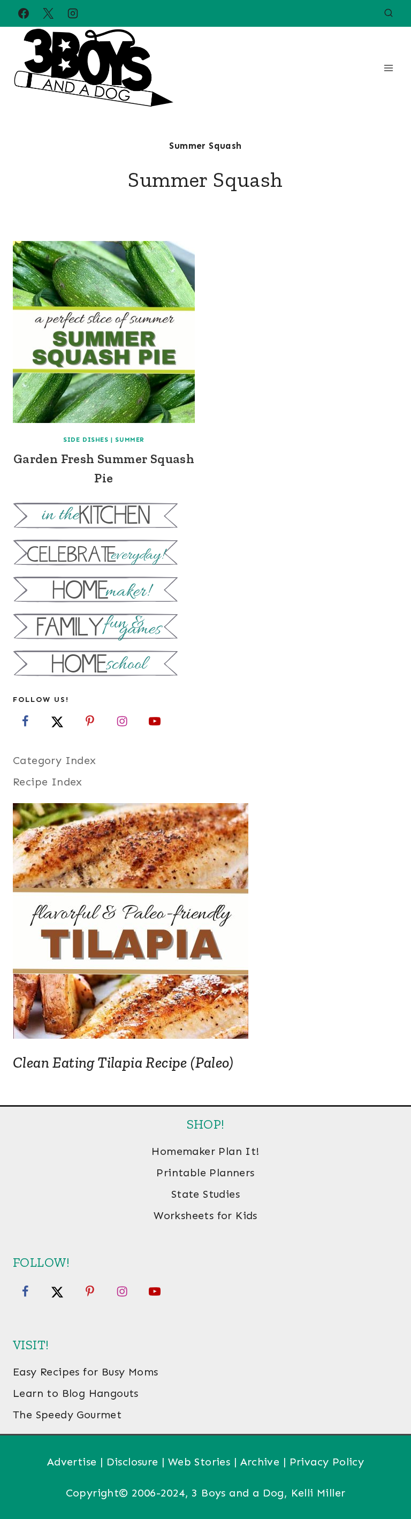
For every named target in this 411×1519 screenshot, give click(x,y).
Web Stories (199, 1461)
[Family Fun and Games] (205, 627)
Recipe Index (47, 781)
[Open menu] (388, 67)
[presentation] (104, 332)
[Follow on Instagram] (122, 721)
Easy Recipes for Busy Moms (85, 1371)
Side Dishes (86, 439)
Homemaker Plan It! (205, 1151)
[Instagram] (72, 13)
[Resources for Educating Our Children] (205, 664)
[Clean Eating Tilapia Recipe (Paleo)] (205, 921)
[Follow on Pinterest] (90, 721)
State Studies (205, 1194)
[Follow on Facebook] (25, 721)
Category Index (54, 760)
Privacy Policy (327, 1461)
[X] (48, 13)
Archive (260, 1461)
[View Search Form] (388, 13)
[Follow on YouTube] (154, 721)
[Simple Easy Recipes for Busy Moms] (205, 516)
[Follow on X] (57, 721)
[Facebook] (23, 13)
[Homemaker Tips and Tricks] (205, 590)
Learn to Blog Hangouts (76, 1393)
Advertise (72, 1461)
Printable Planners (205, 1172)
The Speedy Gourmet (67, 1414)
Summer (129, 439)
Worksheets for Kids (205, 1215)
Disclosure (132, 1461)
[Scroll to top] (384, 1476)
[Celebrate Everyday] (205, 553)
